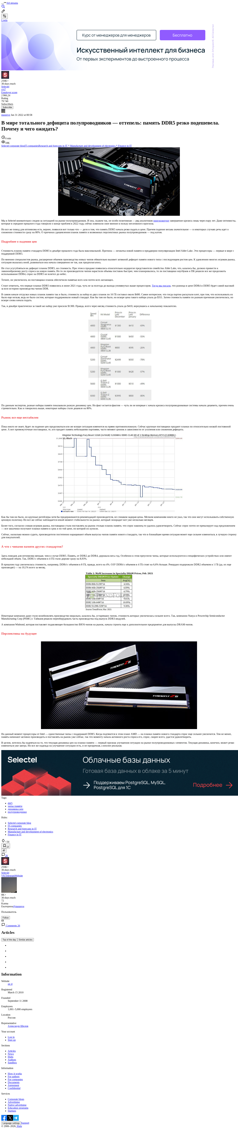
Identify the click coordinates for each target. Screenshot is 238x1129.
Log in (11, 1037)
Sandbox (12, 1062)
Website (19, 875)
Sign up (12, 1040)
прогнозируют (161, 220)
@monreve (18, 906)
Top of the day (9, 939)
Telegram (10, 875)
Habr (19, 1126)
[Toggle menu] (2, 3)
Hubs (10, 1056)
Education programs (18, 1108)
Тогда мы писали (161, 285)
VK (3, 875)
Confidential (14, 1088)
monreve (5, 115)
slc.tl (10, 984)
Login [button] (4, 20)
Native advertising (17, 1105)
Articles (12, 1051)
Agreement (13, 1085)
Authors (12, 1059)
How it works (15, 1073)
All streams (12, 3)
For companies (15, 1079)
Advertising (14, 1102)
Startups (12, 1110)
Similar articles (26, 939)
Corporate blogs (16, 1099)
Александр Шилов (18, 1026)
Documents (13, 1082)
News (11, 1054)
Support (25, 1123)
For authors (13, 1076)
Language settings (11, 1123)
